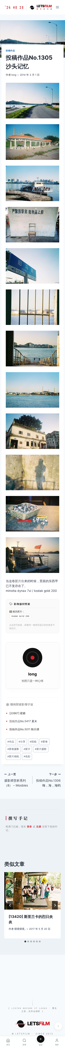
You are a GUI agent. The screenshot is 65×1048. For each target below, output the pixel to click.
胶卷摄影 (13, 749)
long (13, 74)
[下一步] (55, 905)
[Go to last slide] (10, 905)
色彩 (27, 756)
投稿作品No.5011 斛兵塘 (24, 729)
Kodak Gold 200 (20, 616)
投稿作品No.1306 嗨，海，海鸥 (48, 780)
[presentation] (32, 891)
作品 (17, 721)
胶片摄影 (41, 749)
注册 (38, 826)
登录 (29, 826)
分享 (22, 741)
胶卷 (44, 741)
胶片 (18, 581)
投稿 (12, 721)
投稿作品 (10, 50)
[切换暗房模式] (58, 1026)
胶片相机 (13, 756)
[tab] (25, 941)
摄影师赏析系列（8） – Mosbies (16, 780)
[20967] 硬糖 (17, 713)
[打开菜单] (57, 7)
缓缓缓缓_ (19, 928)
